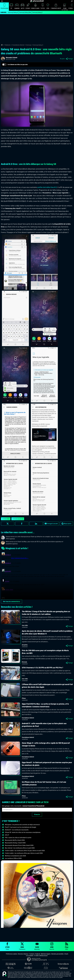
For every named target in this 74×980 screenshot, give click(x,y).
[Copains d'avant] (28, 968)
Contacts (32, 954)
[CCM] (28, 964)
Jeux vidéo (25, 625)
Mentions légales (45, 954)
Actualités (25, 645)
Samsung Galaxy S (37, 12)
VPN (47, 8)
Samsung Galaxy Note (25, 12)
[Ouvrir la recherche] (72, 1)
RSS (66, 948)
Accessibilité (29, 955)
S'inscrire (37, 814)
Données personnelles (57, 954)
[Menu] (2, 1)
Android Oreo (5, 519)
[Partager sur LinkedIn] (36, 524)
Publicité (37, 954)
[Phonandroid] (4, 974)
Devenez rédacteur (23, 954)
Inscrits (52, 948)
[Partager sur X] (7, 524)
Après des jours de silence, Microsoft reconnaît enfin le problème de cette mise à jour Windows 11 (47, 632)
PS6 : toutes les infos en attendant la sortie (18, 838)
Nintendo (24, 662)
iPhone (24, 698)
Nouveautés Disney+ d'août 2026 (15, 843)
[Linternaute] (63, 964)
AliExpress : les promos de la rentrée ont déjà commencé (22, 825)
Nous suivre (67, 523)
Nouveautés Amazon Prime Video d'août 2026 (19, 845)
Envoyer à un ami (52, 523)
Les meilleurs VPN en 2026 (13, 858)
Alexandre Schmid (11, 57)
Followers (22, 948)
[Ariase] (63, 968)
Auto (22, 8)
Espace (28, 8)
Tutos (42, 8)
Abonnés (37, 948)
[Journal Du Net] (46, 964)
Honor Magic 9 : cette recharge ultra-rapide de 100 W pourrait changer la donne (46, 744)
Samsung (28, 45)
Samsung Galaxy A (13, 12)
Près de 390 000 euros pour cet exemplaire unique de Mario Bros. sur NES (45, 652)
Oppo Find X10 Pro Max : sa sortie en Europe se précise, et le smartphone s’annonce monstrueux (45, 705)
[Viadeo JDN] (46, 968)
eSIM (64, 8)
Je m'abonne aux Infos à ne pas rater (18, 64)
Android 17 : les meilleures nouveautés (17, 830)
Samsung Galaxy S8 (17, 519)
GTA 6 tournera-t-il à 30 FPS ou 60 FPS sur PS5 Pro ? (42, 667)
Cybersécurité (56, 8)
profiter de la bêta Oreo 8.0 (47, 187)
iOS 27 (7, 835)
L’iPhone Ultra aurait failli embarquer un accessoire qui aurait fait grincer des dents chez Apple (47, 686)
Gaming (17, 8)
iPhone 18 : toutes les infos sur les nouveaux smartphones (22, 832)
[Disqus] (37, 575)
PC (11, 8)
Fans (7, 948)
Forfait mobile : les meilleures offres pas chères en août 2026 (24, 853)
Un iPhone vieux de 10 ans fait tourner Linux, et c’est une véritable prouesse (44, 783)
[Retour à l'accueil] (37, 1)
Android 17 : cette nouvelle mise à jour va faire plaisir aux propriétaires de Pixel (44, 725)
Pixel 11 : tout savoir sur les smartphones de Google (20, 827)
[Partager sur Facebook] (22, 524)
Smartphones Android (18, 45)
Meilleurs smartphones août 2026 (15, 856)
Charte (66, 954)
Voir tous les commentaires (11, 601)
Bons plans (35, 8)
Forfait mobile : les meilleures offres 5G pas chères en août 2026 (25, 851)
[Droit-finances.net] (10, 968)
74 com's (62, 59)
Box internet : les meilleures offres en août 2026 (20, 848)
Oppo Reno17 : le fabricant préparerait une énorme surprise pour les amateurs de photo (47, 764)
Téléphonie (4, 8)
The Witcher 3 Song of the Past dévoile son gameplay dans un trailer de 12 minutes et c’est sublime (46, 613)
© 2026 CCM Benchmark (41, 955)
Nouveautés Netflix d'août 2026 (15, 840)
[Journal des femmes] (10, 964)
